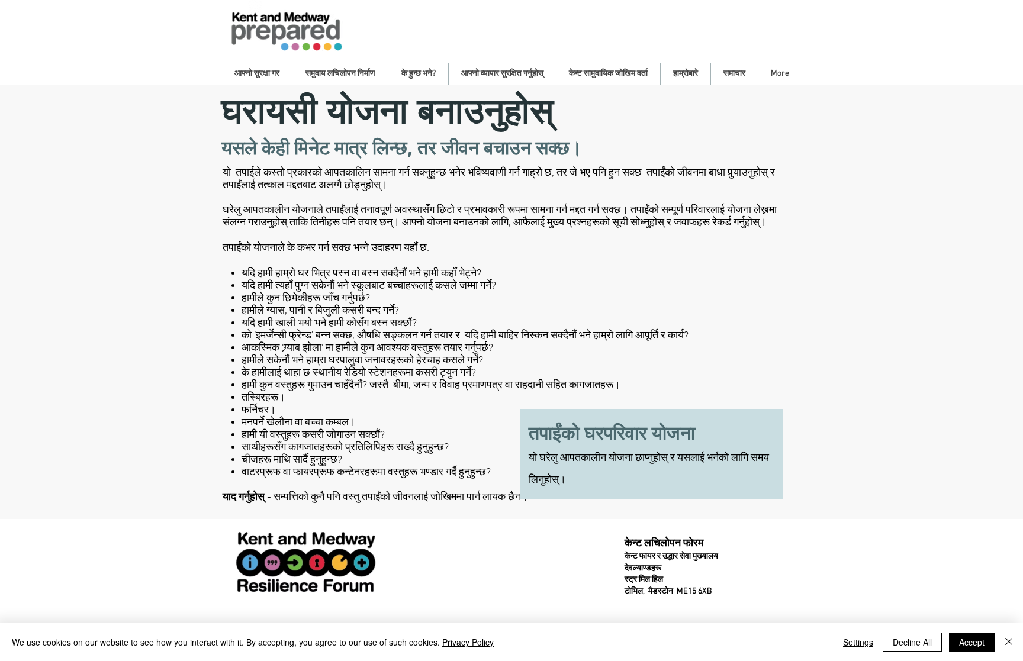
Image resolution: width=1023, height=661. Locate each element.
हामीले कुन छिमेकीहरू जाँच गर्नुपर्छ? (306, 298)
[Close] (1009, 642)
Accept (972, 642)
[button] (256, 74)
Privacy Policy (468, 642)
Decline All (912, 642)
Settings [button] (858, 642)
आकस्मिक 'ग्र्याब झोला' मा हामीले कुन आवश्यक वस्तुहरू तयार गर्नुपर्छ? (367, 348)
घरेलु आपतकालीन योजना (586, 458)
